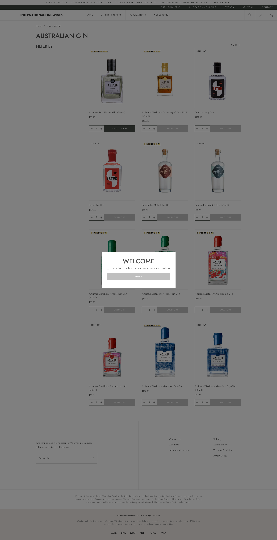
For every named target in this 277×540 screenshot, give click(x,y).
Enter (138, 276)
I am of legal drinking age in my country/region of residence (140, 268)
